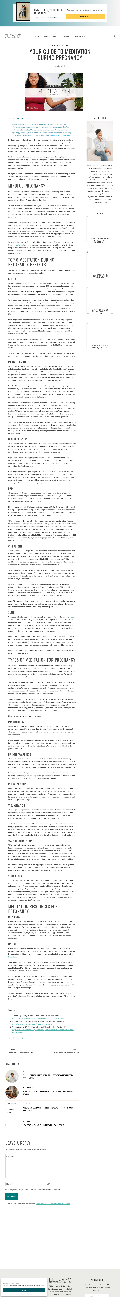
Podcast (55, 36)
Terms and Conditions (20, 1294)
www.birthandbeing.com (60, 135)
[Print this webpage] (22, 118)
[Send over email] (18, 118)
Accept (24, 1290)
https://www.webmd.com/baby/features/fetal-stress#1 (33, 1024)
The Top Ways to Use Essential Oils (19, 1051)
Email (47, 1184)
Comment (10, 1156)
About (45, 36)
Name (9, 1184)
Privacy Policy (29, 1294)
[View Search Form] (114, 36)
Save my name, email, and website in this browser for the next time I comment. (34, 1190)
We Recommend (79, 36)
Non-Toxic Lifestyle (60, 45)
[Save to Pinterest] (13, 118)
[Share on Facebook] (9, 118)
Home (37, 36)
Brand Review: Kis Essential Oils (66, 1051)
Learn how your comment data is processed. (53, 1204)
